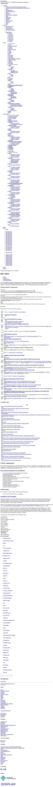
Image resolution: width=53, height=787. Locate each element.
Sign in (4, 267)
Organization (5, 114)
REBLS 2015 (3, 732)
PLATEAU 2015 (4, 729)
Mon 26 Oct (10, 36)
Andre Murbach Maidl (8, 336)
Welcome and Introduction (10, 314)
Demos (9, 44)
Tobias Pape (19, 372)
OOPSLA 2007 (9, 257)
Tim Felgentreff (7, 372)
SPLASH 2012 (9, 249)
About (7, 9)
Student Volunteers (12, 59)
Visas (7, 24)
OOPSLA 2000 (9, 265)
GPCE (12, 66)
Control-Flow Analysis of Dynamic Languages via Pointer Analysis (18, 347)
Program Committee (15, 123)
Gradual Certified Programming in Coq (12, 338)
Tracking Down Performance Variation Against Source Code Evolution (19, 382)
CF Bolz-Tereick (24, 445)
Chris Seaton (28, 361)
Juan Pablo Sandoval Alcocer (10, 384)
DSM (12, 81)
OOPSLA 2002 (9, 262)
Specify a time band (16, 300)
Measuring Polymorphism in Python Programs (14, 378)
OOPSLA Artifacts (12, 49)
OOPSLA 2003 (9, 261)
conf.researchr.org (6, 683)
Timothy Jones (48, 326)
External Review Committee (16, 124)
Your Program (8, 27)
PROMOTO (13, 96)
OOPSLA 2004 (9, 260)
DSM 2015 (3, 722)
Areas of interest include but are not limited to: (13, 470)
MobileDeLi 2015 (4, 726)
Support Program (9, 20)
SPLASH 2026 (9, 232)
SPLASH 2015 (4, 270)
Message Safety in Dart (9, 342)
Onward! (13, 70)
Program (5, 25)
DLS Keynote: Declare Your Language (13, 319)
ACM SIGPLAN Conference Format (11, 505)
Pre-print (6, 328)
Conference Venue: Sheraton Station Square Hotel (16, 6)
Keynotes (10, 47)
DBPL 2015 (3, 740)
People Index (11, 151)
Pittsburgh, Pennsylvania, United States (20, 2)
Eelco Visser (8, 321)
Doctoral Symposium (12, 46)
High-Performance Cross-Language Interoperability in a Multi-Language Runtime (22, 359)
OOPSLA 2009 (9, 254)
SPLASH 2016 (9, 244)
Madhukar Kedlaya (8, 388)
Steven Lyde (6, 349)
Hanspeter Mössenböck (40, 362)
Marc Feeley (6, 357)
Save (2, 301)
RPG (9, 54)
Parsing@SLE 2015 (5, 728)
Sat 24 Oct (10, 34)
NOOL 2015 (3, 727)
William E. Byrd (30, 349)
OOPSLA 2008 (9, 255)
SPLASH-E (10, 55)
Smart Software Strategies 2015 (7, 734)
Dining (7, 12)
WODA (12, 108)
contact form (3, 681)
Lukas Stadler (29, 367)
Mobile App (8, 17)
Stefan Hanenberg (32, 394)
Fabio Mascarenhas (21, 336)
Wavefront (10, 62)
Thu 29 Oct (10, 40)
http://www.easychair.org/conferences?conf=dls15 (28, 504)
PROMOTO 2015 (4, 731)
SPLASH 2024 (9, 235)
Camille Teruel (7, 398)
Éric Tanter (6, 341)
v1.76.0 (12, 683)
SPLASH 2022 (9, 237)
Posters (9, 51)
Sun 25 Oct (10, 35)
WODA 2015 (3, 735)
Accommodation (9, 10)
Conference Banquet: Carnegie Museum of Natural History (18, 8)
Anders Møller (43, 344)
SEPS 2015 (3, 733)
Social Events (11, 57)
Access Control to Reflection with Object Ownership (15, 396)
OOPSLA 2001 (9, 263)
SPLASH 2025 (9, 234)
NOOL (12, 88)
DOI (14, 322)
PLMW (9, 52)
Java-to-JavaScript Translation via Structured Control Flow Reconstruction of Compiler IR (24, 365)
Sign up (4, 268)
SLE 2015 (3, 716)
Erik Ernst (6, 344)
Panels (9, 50)
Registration (8, 18)
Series (7, 229)
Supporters (8, 21)
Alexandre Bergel (37, 384)
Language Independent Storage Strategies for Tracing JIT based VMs (19, 369)
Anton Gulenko (20, 373)
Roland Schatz (18, 438)
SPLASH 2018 (9, 242)
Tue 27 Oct (10, 38)
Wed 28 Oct (10, 39)
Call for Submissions (7, 280)
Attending (5, 5)
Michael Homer (27, 326)
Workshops (10, 63)
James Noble (7, 326)
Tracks (4, 42)
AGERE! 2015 (4, 721)
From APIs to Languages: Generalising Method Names (17, 323)
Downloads (8, 13)
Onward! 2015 (4, 714)
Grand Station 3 (22, 312)
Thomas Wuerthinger (25, 362)
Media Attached (18, 322)
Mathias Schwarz (12, 344)
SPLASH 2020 (9, 239)
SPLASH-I (10, 56)
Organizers (13, 196)
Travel (7, 23)
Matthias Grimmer (7, 361)
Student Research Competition (14, 58)
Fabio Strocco (24, 344)
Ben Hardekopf (48, 388)
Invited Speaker (5, 489)
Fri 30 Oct (10, 41)
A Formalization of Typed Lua (10, 334)
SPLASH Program (9, 26)
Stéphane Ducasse (17, 398)
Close (2, 302)
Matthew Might (13, 349)
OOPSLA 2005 (9, 259)
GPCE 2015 (3, 713)
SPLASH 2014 (9, 246)
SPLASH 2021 (9, 238)
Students (7, 19)
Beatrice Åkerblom (8, 381)
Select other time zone (38, 292)
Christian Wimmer (41, 367)
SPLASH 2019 (9, 240)
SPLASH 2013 (9, 247)
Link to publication (9, 322)
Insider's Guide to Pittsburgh (11, 14)
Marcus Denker (45, 398)
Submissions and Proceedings (8, 496)
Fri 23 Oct (10, 33)
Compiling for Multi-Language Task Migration (14, 355)
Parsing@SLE (14, 92)
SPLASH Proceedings (10, 29)
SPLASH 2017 (9, 243)
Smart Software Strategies (16, 104)
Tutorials (10, 61)
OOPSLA (10, 48)
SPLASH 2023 (9, 236)
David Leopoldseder (8, 367)
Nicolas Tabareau (23, 341)
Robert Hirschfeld (39, 372)
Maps (7, 16)
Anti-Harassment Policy (10, 11)
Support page (3, 684)
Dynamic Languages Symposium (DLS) (12, 282)
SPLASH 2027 (9, 231)
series (8, 270)
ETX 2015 (3, 724)
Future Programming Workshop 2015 (8, 725)
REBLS (12, 100)
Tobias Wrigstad (24, 381)
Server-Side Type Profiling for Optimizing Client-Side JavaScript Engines (20, 386)
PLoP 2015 (3, 715)
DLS (17, 312)
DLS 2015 (3, 741)
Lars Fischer (6, 394)
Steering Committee (12, 117)
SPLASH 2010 (9, 252)
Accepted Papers (6, 279)
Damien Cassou (31, 398)
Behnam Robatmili (32, 388)
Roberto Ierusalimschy (32, 336)
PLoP (12, 74)
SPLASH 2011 (9, 250)
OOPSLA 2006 (9, 258)
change (20, 308)
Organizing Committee (13, 116)
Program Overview (10, 28)
